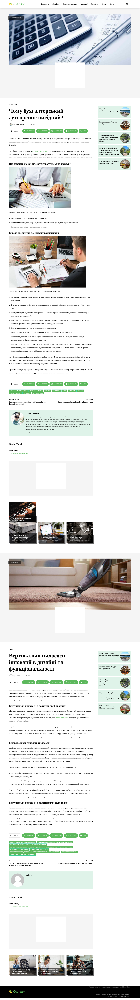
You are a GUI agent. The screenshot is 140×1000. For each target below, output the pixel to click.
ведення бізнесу (36, 390)
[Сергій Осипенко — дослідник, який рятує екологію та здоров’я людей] (80, 532)
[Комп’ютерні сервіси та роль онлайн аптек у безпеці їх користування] (51, 532)
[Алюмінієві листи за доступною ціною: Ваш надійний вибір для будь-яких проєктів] (22, 532)
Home (12, 17)
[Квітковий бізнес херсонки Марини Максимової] (125, 164)
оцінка (80, 390)
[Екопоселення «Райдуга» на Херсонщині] (125, 125)
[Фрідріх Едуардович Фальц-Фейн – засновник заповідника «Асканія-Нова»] (125, 138)
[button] (127, 4)
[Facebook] (27, 432)
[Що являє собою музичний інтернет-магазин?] (22, 512)
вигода (47, 390)
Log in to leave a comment (19, 453)
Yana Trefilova (20, 124)
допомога (56, 390)
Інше (14, 514)
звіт (64, 390)
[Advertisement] (70, 75)
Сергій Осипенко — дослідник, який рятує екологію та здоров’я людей (79, 539)
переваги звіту (15, 393)
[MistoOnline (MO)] (32, 432)
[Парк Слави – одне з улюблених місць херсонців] (125, 112)
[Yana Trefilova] (11, 124)
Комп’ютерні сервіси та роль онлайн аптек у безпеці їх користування (49, 539)
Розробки (18, 17)
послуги (27, 393)
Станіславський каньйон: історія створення (75, 402)
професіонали (38, 393)
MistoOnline (126, 987)
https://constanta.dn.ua (40, 151)
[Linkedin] (29, 432)
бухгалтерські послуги (18, 390)
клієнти (72, 390)
